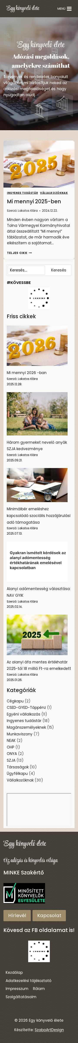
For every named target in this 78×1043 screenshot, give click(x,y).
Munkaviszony (19, 734)
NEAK (11, 740)
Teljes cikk (19, 253)
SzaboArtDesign (49, 1029)
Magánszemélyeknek (26, 727)
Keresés (58, 270)
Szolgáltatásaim (21, 996)
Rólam (39, 988)
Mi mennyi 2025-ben (34, 201)
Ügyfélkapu (17, 773)
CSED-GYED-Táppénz (26, 707)
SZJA (11, 760)
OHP (10, 747)
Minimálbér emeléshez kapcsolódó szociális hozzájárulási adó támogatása (38, 515)
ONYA (12, 753)
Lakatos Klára (28, 211)
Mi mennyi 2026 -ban (27, 372)
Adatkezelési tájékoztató (28, 980)
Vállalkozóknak (54, 193)
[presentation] (39, 164)
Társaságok (18, 767)
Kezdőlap (14, 972)
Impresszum (17, 988)
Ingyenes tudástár (22, 193)
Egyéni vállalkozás (23, 714)
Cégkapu (15, 701)
